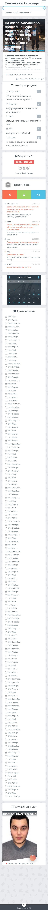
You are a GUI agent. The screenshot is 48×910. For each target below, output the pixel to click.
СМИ (11, 116)
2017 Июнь (12, 605)
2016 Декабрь (13, 588)
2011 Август (12, 440)
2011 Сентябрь (14, 444)
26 (24, 303)
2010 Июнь (12, 394)
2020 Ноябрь (13, 702)
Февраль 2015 (24, 277)
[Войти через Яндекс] (24, 168)
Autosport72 (27, 908)
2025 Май (12, 793)
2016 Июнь (12, 578)
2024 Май (12, 776)
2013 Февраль (13, 471)
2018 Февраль (13, 628)
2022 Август (12, 739)
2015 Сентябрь (14, 551)
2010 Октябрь (13, 407)
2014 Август (12, 518)
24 (14, 303)
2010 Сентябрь (14, 404)
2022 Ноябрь (13, 742)
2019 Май (12, 665)
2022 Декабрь (13, 746)
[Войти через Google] (28, 168)
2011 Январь (13, 417)
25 (19, 303)
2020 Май (12, 692)
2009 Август (12, 360)
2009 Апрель (13, 347)
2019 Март (12, 659)
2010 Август (12, 400)
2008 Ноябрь (13, 330)
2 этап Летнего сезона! (15, 255)
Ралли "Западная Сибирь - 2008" (19, 267)
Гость (26, 184)
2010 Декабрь (13, 414)
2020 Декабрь (13, 705)
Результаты (14, 91)
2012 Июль (12, 461)
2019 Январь (13, 652)
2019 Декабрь (13, 682)
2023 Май (12, 759)
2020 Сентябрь (14, 699)
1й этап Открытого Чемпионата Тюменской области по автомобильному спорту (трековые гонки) (23, 209)
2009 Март (12, 343)
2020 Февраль (13, 689)
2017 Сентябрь (14, 615)
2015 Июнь (12, 548)
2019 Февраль (13, 655)
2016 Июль (12, 581)
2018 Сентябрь (14, 642)
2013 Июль (12, 481)
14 (34, 294)
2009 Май (12, 350)
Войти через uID (24, 162)
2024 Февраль (13, 773)
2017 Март (12, 598)
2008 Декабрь (13, 333)
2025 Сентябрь (14, 796)
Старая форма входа (24, 173)
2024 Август (12, 783)
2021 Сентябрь (14, 729)
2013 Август (12, 484)
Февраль (24, 12)
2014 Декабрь (13, 528)
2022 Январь (13, 732)
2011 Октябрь (13, 447)
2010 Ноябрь (13, 410)
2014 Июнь (12, 511)
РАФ (11, 128)
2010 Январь (13, 377)
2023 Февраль (13, 752)
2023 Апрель (13, 756)
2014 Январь (13, 494)
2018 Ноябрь (13, 645)
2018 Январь (13, 625)
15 (39, 294)
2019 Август (12, 675)
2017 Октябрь (13, 618)
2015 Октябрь (13, 555)
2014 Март (12, 501)
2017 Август (12, 612)
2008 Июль (12, 316)
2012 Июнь (12, 457)
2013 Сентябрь (14, 487)
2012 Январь (13, 451)
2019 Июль (12, 672)
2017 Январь (13, 591)
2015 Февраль (13, 534)
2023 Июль (12, 766)
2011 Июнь (12, 434)
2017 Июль (12, 608)
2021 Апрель (13, 716)
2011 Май (12, 430)
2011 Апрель (13, 427)
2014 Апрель (13, 504)
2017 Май (12, 601)
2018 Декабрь (13, 648)
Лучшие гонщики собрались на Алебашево (23, 242)
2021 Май (12, 719)
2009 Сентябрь (14, 363)
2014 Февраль (13, 497)
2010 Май (12, 390)
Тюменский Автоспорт (22, 3)
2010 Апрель (13, 387)
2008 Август (12, 320)
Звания (12, 137)
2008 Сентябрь (14, 323)
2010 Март (12, 383)
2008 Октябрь (13, 326)
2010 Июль (12, 397)
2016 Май (12, 575)
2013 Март (12, 474)
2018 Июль (12, 638)
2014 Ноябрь (13, 524)
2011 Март (12, 424)
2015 (16, 12)
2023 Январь (13, 749)
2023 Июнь (12, 763)
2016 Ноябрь (13, 585)
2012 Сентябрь (14, 464)
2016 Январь (13, 565)
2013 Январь (13, 467)
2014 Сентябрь (14, 521)
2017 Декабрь (13, 622)
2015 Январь (13, 531)
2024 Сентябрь (14, 786)
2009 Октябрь (13, 367)
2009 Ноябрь (13, 370)
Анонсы (12, 104)
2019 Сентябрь (14, 679)
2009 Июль (12, 357)
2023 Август (12, 769)
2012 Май (12, 454)
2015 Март (12, 538)
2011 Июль (12, 437)
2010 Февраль (13, 380)
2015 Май (12, 544)
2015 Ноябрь (13, 558)
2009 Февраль (13, 340)
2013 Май (12, 477)
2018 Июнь (12, 635)
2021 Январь (13, 709)
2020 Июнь (12, 695)
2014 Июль (12, 514)
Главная (8, 12)
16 (9, 298)
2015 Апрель (13, 541)
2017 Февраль (13, 595)
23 (9, 303)
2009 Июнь (12, 353)
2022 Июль (12, 736)
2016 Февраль (13, 568)
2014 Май (12, 508)
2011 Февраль (13, 420)
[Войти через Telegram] (20, 168)
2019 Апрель (13, 662)
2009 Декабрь (13, 373)
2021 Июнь (12, 722)
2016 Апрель (13, 571)
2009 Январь (13, 336)
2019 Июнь (12, 669)
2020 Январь (13, 685)
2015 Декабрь (13, 561)
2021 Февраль (13, 712)
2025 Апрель (13, 789)
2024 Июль (12, 779)
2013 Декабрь (13, 491)
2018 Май (12, 632)
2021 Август (12, 726)
